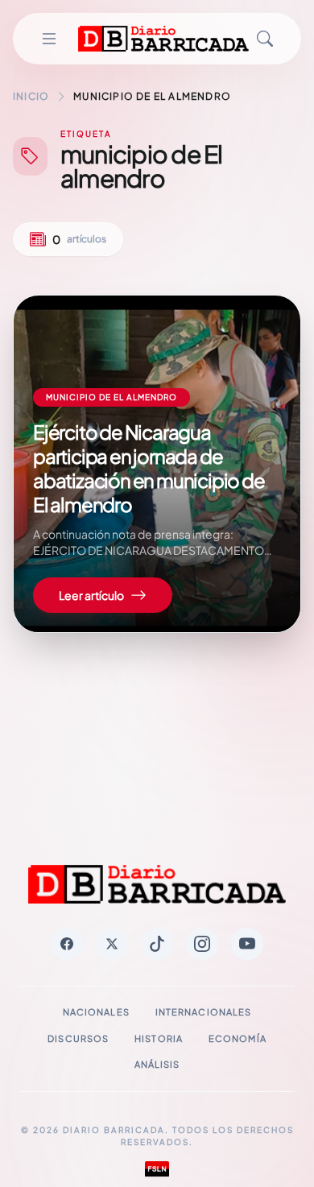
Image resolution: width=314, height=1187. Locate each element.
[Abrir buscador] (265, 39)
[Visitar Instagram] (202, 944)
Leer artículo (91, 595)
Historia (158, 1038)
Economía (237, 1038)
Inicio (31, 96)
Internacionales (203, 1012)
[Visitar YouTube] (247, 944)
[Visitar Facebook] (67, 944)
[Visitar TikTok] (157, 944)
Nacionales (96, 1012)
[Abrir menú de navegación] (49, 39)
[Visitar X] (112, 944)
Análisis (157, 1064)
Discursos (78, 1038)
